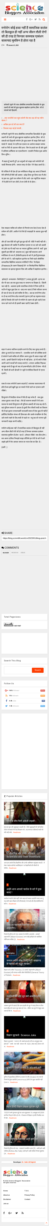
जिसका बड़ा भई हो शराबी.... (13, 128)
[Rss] (40, 19)
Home (5, 1191)
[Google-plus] (31, 19)
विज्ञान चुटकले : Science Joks (21, 1035)
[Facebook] (26, 19)
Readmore (17, 832)
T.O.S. (26, 1191)
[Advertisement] (24, 74)
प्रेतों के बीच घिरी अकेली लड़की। (21, 820)
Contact (27, 1199)
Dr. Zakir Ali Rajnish (29, 1162)
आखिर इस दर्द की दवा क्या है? (13, 124)
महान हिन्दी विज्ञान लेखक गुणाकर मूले (23, 1106)
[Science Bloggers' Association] (24, 14)
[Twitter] (35, 19)
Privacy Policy (29, 1195)
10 (8, 1134)
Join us (6, 1204)
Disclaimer (7, 1199)
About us (6, 1195)
